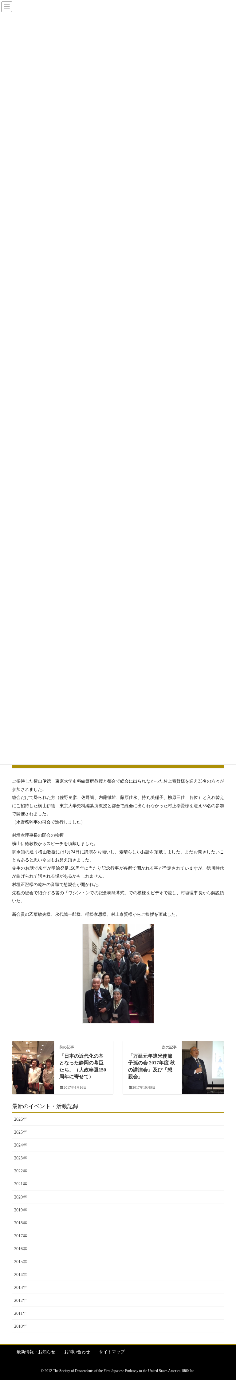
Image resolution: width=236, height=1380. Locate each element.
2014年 (20, 1274)
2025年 (20, 1132)
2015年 (20, 1261)
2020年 (20, 1197)
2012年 (20, 1300)
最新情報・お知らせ (36, 1352)
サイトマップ (112, 1352)
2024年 (20, 1145)
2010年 (20, 1326)
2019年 (20, 1210)
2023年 (20, 1158)
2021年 (20, 1184)
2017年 (20, 1236)
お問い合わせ (77, 1352)
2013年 (20, 1287)
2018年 (20, 1223)
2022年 (20, 1171)
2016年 (20, 1248)
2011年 (20, 1313)
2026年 (20, 1119)
